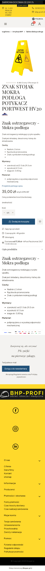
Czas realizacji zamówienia (16, 509)
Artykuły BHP (17, 32)
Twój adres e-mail (9, 362)
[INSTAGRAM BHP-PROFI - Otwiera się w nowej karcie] (15, 428)
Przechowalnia (11, 528)
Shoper (29, 561)
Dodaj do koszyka (20, 221)
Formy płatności (11, 502)
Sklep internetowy (19, 568)
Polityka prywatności (13, 551)
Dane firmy (9, 470)
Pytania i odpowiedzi (13, 544)
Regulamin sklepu (12, 548)
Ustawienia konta (12, 525)
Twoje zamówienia (12, 521)
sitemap (8, 477)
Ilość (4, 208)
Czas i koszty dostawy (14, 505)
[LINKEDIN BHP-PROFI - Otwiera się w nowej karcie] (15, 446)
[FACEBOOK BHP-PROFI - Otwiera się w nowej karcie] (15, 410)
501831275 (39, 8)
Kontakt (8, 473)
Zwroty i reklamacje (13, 532)
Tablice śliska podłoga (34, 32)
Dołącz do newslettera (16, 368)
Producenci (9, 489)
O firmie (7, 466)
